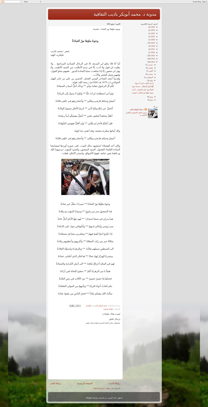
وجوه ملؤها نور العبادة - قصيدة (142, 93)
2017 (153, 49)
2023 (153, 30)
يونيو (151, 97)
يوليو (151, 80)
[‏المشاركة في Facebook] (73, 306)
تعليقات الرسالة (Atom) (102, 388)
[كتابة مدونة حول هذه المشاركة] (77, 306)
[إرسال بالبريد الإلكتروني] (79, 306)
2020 (153, 40)
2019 (153, 43)
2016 (153, 52)
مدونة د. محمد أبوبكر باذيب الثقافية (125, 14)
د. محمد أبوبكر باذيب (137, 109)
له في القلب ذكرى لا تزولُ (144, 83)
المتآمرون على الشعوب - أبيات (142, 90)
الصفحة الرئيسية (85, 383)
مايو (151, 100)
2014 (153, 59)
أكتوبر (150, 71)
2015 (153, 55)
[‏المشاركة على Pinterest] (70, 306)
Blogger (89, 398)
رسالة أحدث (114, 383)
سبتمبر (150, 74)
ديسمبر (150, 65)
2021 (153, 36)
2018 (153, 46)
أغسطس (149, 77)
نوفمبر (150, 68)
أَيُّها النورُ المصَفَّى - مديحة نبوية (142, 86)
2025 (153, 27)
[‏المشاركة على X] (75, 306)
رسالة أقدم (55, 383)
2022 (153, 33)
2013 (153, 62)
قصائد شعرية (108, 309)
